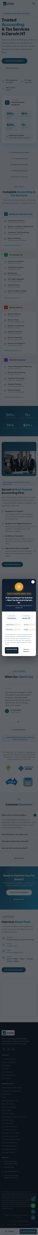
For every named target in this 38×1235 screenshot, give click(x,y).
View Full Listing (11, 649)
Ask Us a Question (26, 650)
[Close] (33, 581)
